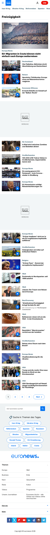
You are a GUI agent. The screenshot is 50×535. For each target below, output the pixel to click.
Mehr (4, 512)
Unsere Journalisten (9, 494)
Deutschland (27, 61)
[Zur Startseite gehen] (8, 3)
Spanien (41, 8)
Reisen (25, 75)
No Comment (27, 142)
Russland (40, 429)
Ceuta (36, 446)
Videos (4, 490)
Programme (30, 490)
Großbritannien (28, 155)
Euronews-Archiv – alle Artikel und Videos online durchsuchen (35, 496)
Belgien (25, 260)
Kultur (28, 485)
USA (24, 327)
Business (5, 475)
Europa (4, 470)
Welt (24, 274)
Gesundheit (30, 480)
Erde (28, 475)
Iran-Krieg (6, 8)
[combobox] (25, 408)
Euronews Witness (30, 88)
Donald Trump (15, 440)
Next (38, 397)
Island (13, 446)
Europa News (7, 51)
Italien (25, 446)
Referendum (31, 8)
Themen (5, 465)
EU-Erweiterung (34, 440)
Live (44, 3)
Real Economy (28, 300)
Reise (4, 485)
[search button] (42, 408)
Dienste (5, 506)
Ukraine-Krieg (18, 8)
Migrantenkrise (31, 434)
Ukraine (15, 434)
